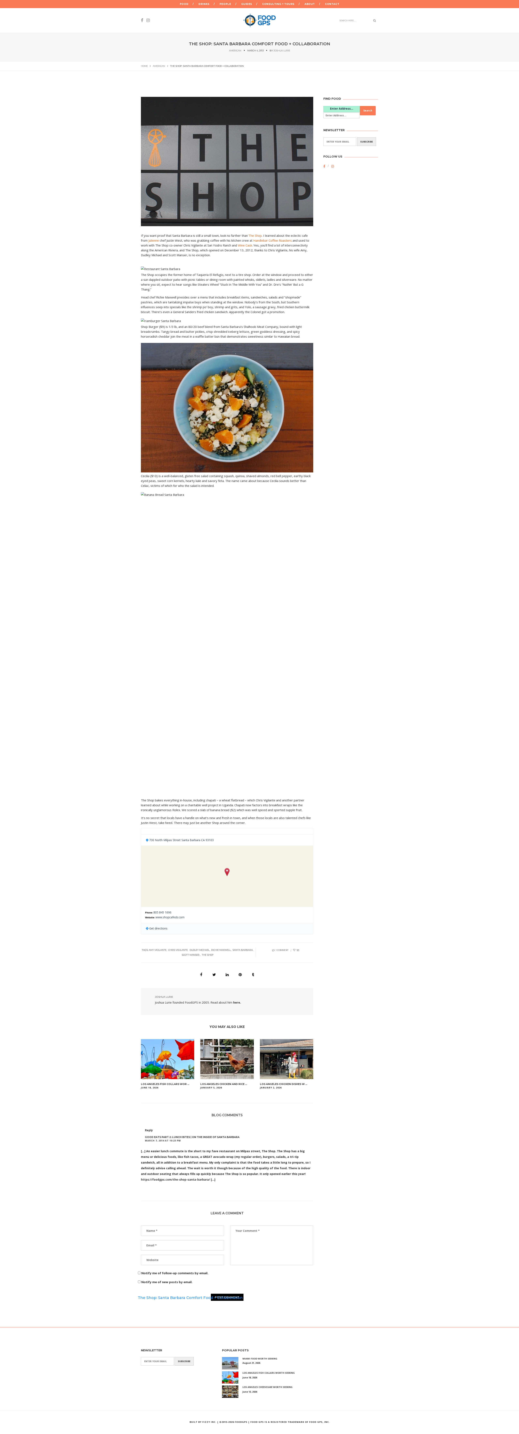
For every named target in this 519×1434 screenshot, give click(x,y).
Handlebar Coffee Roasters (272, 240)
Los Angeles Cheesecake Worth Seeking (267, 1387)
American (235, 50)
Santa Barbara (243, 950)
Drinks (203, 3)
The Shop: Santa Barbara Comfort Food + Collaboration (190, 1298)
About (310, 3)
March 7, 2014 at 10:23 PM (163, 1140)
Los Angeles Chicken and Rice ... (223, 1084)
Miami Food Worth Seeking (259, 1358)
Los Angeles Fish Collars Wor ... (165, 1084)
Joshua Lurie (281, 50)
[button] (227, 872)
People (225, 3)
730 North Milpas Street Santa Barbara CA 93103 (181, 840)
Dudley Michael (199, 950)
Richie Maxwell (221, 950)
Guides (246, 3)
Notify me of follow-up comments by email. (174, 1273)
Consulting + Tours (278, 3)
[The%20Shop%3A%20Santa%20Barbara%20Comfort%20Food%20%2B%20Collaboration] (201, 975)
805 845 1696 (162, 912)
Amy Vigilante (157, 950)
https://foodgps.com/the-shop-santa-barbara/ (175, 1179)
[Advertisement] (339, 241)
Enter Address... (341, 108)
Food (184, 3)
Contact (332, 3)
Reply (149, 1130)
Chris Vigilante (178, 950)
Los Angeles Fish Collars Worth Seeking (268, 1372)
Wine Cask (245, 245)
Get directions (158, 928)
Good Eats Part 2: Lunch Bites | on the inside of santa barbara (192, 1137)
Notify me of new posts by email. (166, 1282)
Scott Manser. (191, 954)
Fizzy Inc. (209, 1421)
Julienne (153, 240)
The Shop (255, 235)
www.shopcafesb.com (169, 917)
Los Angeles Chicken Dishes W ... (283, 1084)
